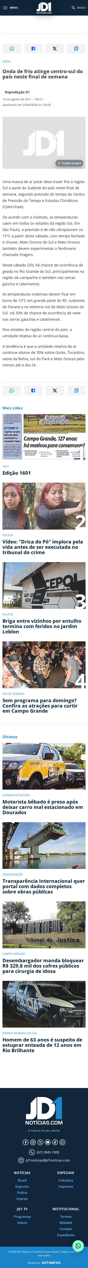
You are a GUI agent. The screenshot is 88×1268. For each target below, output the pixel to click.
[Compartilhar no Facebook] (33, 48)
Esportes (22, 1186)
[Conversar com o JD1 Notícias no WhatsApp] (78, 1246)
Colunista (66, 1180)
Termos (66, 1216)
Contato (66, 1229)
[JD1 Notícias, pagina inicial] (44, 7)
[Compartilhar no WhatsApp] (11, 48)
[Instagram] (33, 1142)
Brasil (22, 1180)
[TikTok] (55, 1142)
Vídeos (22, 1222)
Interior (22, 1199)
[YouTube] (48, 1142)
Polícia (22, 1192)
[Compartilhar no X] (54, 48)
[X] (40, 1142)
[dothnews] (51, 1263)
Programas (22, 1216)
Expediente (65, 1235)
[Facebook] (25, 1142)
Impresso (66, 1186)
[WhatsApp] (62, 1142)
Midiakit (66, 1222)
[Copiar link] (76, 48)
